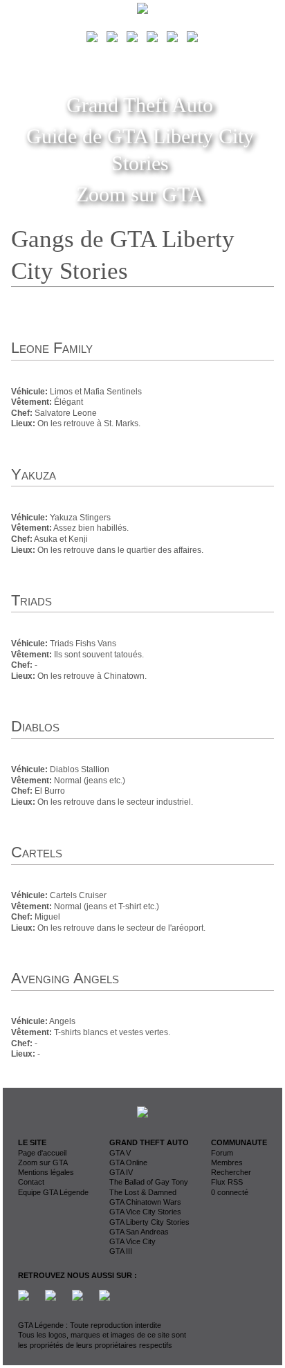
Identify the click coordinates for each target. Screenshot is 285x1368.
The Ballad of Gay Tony (148, 1182)
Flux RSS (227, 1182)
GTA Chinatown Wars (145, 1202)
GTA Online (128, 1162)
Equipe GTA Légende (53, 1192)
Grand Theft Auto (139, 104)
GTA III (120, 1251)
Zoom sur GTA (139, 194)
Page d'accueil (42, 1153)
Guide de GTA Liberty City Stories (140, 149)
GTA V (120, 1153)
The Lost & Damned (142, 1192)
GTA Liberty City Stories (149, 1222)
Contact (31, 1182)
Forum (222, 1153)
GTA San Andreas (139, 1232)
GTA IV (121, 1172)
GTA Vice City (132, 1241)
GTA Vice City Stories (145, 1211)
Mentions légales (46, 1172)
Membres (227, 1162)
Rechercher (231, 1172)
